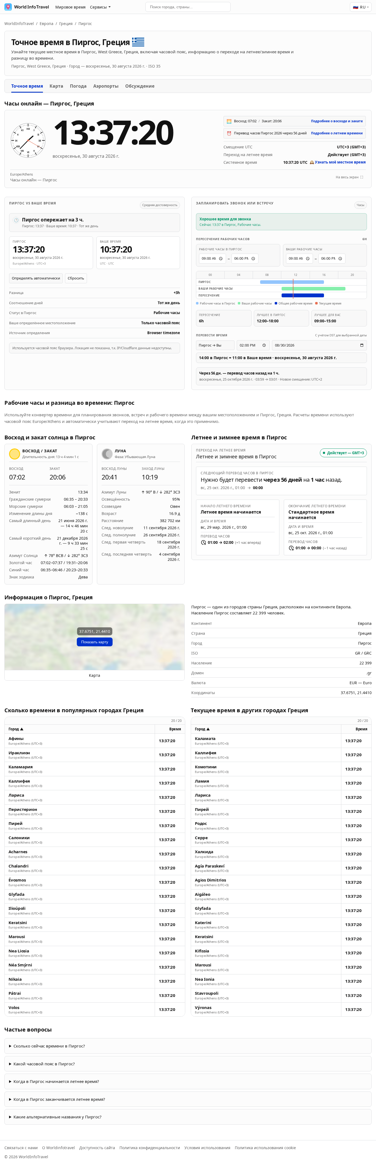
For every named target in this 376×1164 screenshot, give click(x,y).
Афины (16, 738)
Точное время (27, 86)
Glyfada (16, 894)
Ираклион (19, 752)
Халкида (204, 851)
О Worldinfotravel (58, 1147)
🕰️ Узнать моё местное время (338, 162)
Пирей (16, 823)
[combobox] (188, 7)
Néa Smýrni (20, 965)
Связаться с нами (21, 1147)
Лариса (16, 795)
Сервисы (98, 7)
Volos (14, 1007)
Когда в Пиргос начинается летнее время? (56, 1081)
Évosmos (17, 880)
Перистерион (23, 809)
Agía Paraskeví (210, 866)
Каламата (205, 738)
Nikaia (15, 979)
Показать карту (94, 642)
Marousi (17, 936)
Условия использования (207, 1147)
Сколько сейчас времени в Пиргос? (49, 1046)
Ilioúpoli (17, 908)
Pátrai (15, 993)
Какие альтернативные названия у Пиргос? (57, 1116)
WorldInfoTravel (19, 23)
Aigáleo (202, 894)
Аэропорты (106, 86)
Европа (46, 23)
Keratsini (18, 922)
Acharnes (18, 851)
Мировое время (70, 7)
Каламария (21, 766)
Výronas (203, 1007)
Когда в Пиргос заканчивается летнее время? (59, 1099)
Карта (56, 86)
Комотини (206, 766)
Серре (201, 837)
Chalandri (19, 866)
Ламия (202, 781)
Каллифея (19, 781)
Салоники (19, 837)
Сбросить (76, 278)
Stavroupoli (207, 993)
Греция (66, 23)
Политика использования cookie (265, 1147)
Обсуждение (139, 86)
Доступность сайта (97, 1147)
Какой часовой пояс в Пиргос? (44, 1063)
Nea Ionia (204, 979)
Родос (201, 823)
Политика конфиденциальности (149, 1147)
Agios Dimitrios (210, 880)
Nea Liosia (19, 951)
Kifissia (202, 951)
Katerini (203, 922)
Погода (78, 86)
